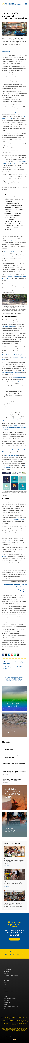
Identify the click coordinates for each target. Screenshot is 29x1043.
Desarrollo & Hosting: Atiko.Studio (14, 1036)
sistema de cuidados (9, 252)
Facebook (6, 986)
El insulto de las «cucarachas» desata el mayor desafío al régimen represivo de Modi (13, 904)
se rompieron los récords (19, 377)
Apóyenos (6, 973)
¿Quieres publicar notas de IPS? (11, 975)
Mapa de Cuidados (16, 240)
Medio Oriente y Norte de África (11, 1006)
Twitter (5, 984)
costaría (4, 556)
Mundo (5, 1008)
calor (17, 667)
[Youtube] (18, 954)
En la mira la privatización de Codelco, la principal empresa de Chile (14, 756)
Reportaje (23, 662)
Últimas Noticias (7, 663)
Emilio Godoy (6, 51)
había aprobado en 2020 (17, 519)
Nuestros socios (7, 969)
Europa (5, 1004)
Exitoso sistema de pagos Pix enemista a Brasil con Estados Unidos (14, 764)
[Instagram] (14, 954)
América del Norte (8, 1000)
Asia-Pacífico (7, 1002)
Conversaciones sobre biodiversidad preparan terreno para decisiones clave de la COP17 (14, 861)
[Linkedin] (22, 954)
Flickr (5, 989)
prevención (5, 668)
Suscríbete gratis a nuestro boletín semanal (14, 932)
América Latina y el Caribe (9, 667)
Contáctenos (7, 971)
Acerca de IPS (7, 967)
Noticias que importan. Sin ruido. (14, 924)
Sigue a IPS (6, 980)
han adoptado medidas (11, 455)
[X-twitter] (10, 954)
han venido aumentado (8, 326)
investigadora (15, 112)
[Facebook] (6, 954)
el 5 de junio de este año (17, 381)
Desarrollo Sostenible (15, 662)
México (21, 667)
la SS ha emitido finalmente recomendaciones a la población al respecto (14, 427)
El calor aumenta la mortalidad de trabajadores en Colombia (12, 780)
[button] (3, 655)
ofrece (8, 540)
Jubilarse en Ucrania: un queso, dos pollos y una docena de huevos (14, 883)
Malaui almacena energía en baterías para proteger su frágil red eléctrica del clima (14, 772)
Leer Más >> (5, 751)
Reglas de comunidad (9, 991)
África (5, 996)
